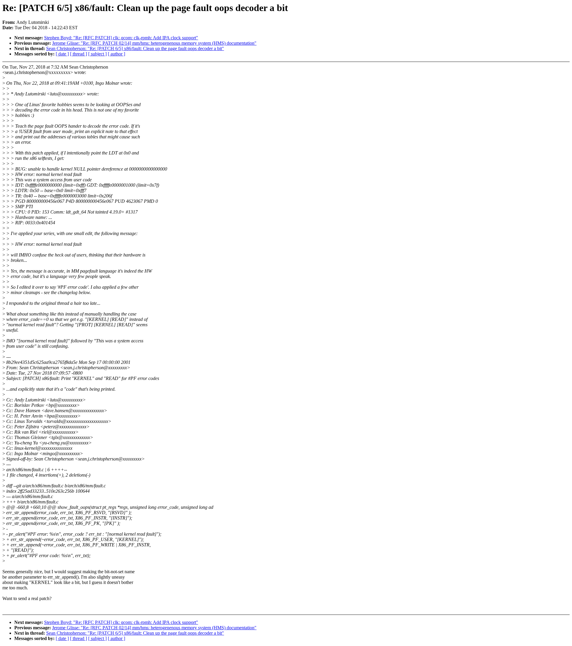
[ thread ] (78, 53)
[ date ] (62, 53)
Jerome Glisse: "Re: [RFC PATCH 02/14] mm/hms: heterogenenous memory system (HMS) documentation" (154, 43)
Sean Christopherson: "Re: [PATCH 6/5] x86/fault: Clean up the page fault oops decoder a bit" (135, 48)
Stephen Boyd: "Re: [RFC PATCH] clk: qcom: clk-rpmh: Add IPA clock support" (121, 37)
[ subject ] (97, 53)
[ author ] (116, 53)
